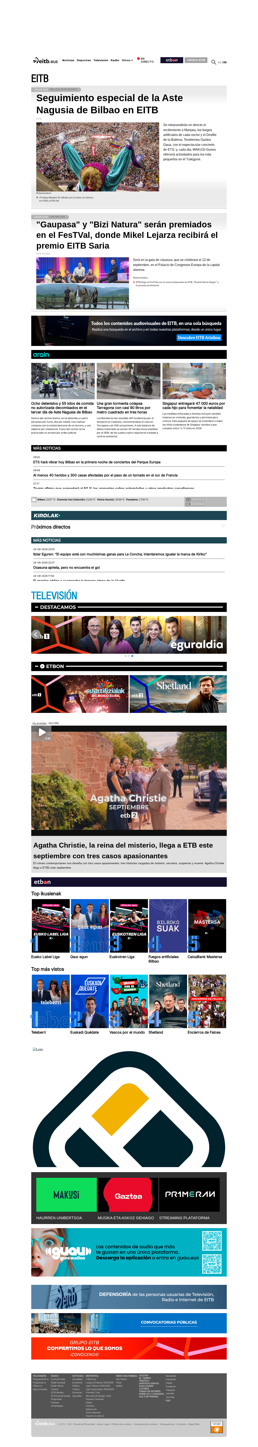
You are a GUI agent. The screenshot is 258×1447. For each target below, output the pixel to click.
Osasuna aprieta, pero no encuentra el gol (66, 567)
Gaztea (54, 1389)
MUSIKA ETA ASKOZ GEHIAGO (126, 1218)
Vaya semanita (40, 1389)
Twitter (169, 1383)
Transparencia (167, 1424)
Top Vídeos (121, 1379)
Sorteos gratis (149, 1383)
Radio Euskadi (58, 1382)
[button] (126, 656)
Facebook (171, 1379)
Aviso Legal (103, 1424)
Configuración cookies (145, 1424)
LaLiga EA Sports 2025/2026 (99, 1382)
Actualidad (77, 1379)
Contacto (181, 1424)
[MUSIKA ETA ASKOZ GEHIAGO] (128, 1194)
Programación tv (41, 1379)
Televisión (100, 60)
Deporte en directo (95, 1416)
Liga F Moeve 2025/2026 (98, 1386)
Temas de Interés (149, 1391)
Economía (77, 1382)
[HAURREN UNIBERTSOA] (66, 1194)
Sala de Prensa (148, 1396)
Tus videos (198, 504)
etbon (55, 666)
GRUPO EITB (196, 60)
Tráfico (144, 1381)
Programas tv (39, 1382)
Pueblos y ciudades (151, 1394)
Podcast (55, 1402)
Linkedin (170, 1393)
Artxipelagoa (57, 1406)
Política (75, 1386)
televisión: (40, 1376)
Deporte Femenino (95, 1399)
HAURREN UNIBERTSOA (59, 1218)
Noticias (68, 60)
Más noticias (47, 448)
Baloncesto (91, 1409)
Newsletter (171, 1376)
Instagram (171, 1386)
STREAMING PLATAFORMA (184, 1218)
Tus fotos (198, 499)
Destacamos (58, 607)
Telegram (170, 1390)
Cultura (75, 1389)
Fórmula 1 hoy (93, 1392)
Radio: (55, 1376)
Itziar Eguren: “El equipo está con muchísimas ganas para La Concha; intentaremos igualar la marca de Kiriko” (120, 554)
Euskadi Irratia (58, 1379)
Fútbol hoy (91, 1379)
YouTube (170, 1397)
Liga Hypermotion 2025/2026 (100, 1389)
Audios (119, 1386)
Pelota (89, 1402)
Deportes (84, 60)
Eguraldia (76, 1396)
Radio (115, 60)
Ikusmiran (77, 1392)
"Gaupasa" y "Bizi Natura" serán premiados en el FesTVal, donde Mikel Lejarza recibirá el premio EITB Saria (127, 235)
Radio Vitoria (57, 1386)
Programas (56, 1399)
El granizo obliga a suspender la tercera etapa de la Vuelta (79, 581)
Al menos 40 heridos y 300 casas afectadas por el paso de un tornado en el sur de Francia (105, 475)
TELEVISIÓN (54, 596)
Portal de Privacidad (84, 1424)
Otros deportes (93, 1412)
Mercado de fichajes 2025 (98, 1396)
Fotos (119, 1382)
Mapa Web (193, 1424)
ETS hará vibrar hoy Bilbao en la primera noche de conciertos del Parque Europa (96, 462)
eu (220, 62)
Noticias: (78, 1376)
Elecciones (146, 1386)
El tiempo (145, 1378)
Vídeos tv (37, 1386)
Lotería (144, 1388)
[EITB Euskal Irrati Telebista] (45, 60)
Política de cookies (121, 1424)
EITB (40, 78)
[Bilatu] (213, 62)
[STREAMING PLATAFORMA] (189, 1194)
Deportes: (92, 1376)
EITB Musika (57, 1392)
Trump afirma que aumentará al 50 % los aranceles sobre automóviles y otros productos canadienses (113, 489)
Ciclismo (90, 1406)
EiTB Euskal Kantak (60, 1396)
